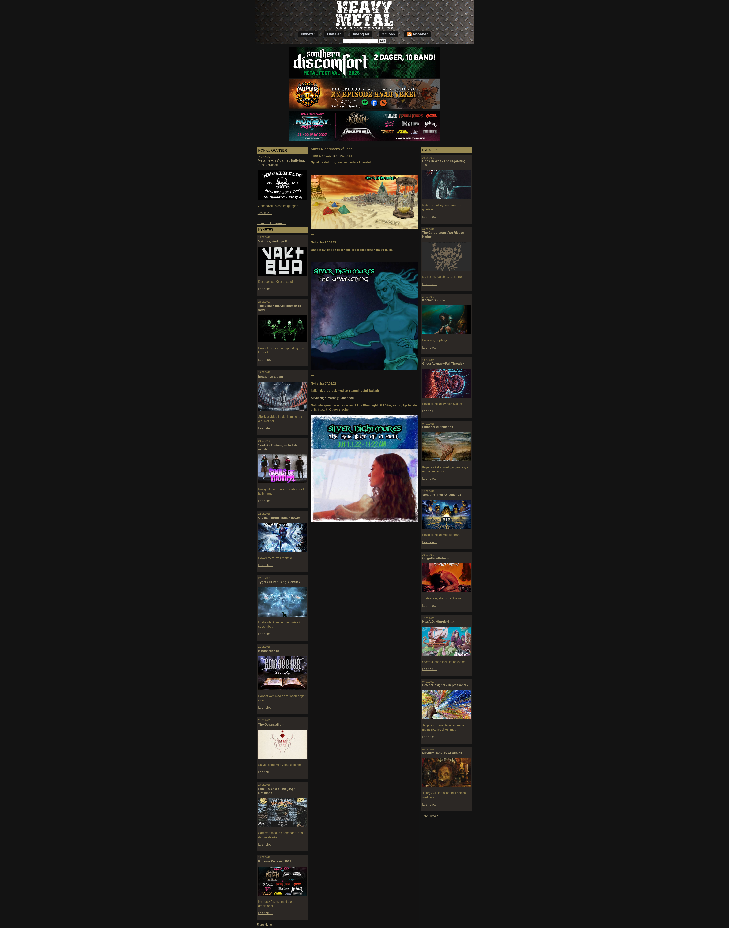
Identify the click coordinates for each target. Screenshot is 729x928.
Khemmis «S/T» (433, 300)
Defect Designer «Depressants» (445, 685)
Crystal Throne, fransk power (279, 517)
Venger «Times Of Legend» (441, 494)
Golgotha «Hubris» (435, 558)
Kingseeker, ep (269, 650)
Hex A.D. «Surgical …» (438, 621)
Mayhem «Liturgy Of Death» (442, 752)
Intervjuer (361, 34)
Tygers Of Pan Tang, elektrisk (279, 582)
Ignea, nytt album (270, 376)
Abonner (420, 34)
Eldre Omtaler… (431, 816)
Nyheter (308, 34)
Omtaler (334, 34)
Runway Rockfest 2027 (274, 861)
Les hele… (265, 213)
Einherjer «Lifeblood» (437, 427)
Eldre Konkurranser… (271, 223)
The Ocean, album (271, 724)
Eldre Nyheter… (267, 924)
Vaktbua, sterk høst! (272, 241)
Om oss (388, 34)
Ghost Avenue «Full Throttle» (443, 363)
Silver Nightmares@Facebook (332, 398)
